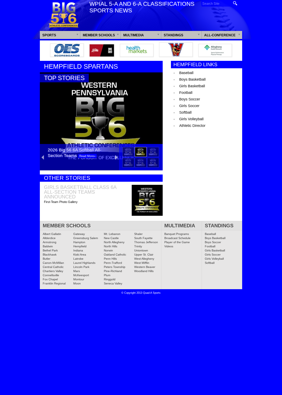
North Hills (110, 246)
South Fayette (143, 238)
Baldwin (48, 246)
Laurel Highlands (84, 262)
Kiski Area (79, 254)
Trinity (138, 246)
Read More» (87, 156)
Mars (76, 271)
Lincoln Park (81, 267)
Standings (173, 35)
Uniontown (141, 250)
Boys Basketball (192, 79)
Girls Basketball (192, 86)
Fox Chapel (50, 279)
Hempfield (79, 246)
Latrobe (78, 258)
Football (185, 93)
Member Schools (99, 35)
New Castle (111, 238)
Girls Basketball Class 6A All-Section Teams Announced (80, 191)
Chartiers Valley (53, 271)
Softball (185, 112)
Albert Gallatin (52, 234)
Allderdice (49, 238)
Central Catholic (53, 267)
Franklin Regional (54, 283)
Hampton (79, 242)
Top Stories (64, 77)
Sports (49, 35)
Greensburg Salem (85, 238)
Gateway (79, 234)
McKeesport (81, 275)
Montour (78, 279)
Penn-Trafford (113, 262)
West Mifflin (141, 262)
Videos (168, 246)
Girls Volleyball (191, 119)
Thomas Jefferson (146, 242)
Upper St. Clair (143, 254)
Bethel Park (50, 250)
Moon (77, 283)
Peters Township (114, 267)
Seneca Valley (113, 283)
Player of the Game (177, 242)
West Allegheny (144, 258)
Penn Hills (110, 258)
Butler (46, 258)
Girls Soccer (189, 106)
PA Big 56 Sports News (63, 15)
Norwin (108, 250)
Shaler (138, 234)
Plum (107, 275)
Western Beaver (144, 267)
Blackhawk (50, 254)
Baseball (186, 73)
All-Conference (220, 35)
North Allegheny (114, 242)
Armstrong (49, 242)
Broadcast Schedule (177, 238)
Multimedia (133, 35)
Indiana (78, 250)
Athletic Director (192, 126)
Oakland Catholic (115, 254)
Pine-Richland (113, 271)
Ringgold (109, 279)
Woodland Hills (144, 271)
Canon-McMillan (53, 262)
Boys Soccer (189, 99)
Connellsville (51, 275)
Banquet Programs (176, 234)
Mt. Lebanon (112, 234)
